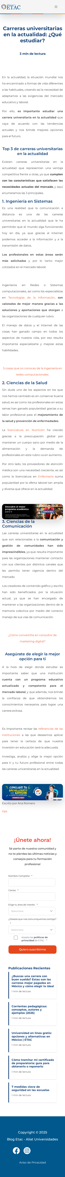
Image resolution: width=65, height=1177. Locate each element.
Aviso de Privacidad (32, 1162)
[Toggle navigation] (55, 6)
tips (4, 811)
